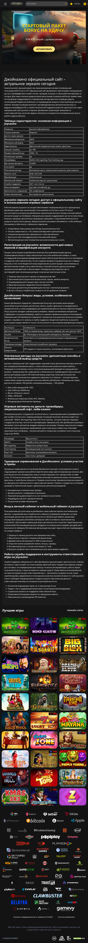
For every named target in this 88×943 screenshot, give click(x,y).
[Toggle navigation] (5, 4)
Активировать (44, 49)
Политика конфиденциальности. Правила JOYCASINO (33, 917)
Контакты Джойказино (66, 917)
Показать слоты (75, 610)
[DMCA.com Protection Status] (79, 938)
